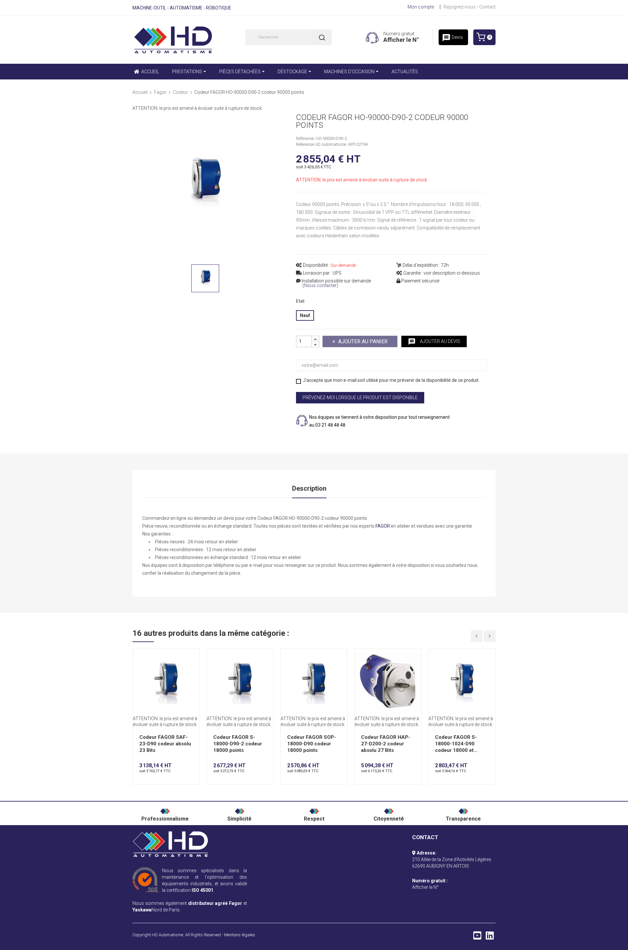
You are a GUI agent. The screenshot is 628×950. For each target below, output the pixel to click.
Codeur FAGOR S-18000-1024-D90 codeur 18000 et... (456, 743)
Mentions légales (239, 934)
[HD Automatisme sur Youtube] (477, 937)
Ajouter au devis (434, 342)
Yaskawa (141, 909)
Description (309, 488)
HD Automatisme (167, 934)
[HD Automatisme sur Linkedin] (490, 937)
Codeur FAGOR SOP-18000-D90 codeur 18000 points (311, 743)
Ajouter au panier (363, 341)
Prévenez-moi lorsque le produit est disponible (360, 397)
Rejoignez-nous (460, 6)
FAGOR (382, 526)
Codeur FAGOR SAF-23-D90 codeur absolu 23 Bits (165, 743)
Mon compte (421, 6)
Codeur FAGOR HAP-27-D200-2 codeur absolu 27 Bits (385, 743)
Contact (487, 6)
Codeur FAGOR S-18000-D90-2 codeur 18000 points (237, 743)
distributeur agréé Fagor (215, 903)
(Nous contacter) (320, 285)
